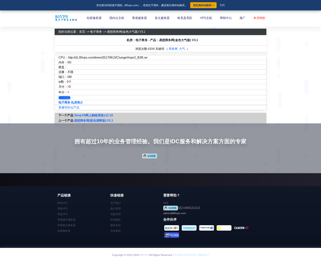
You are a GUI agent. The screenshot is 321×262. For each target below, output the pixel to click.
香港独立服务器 (66, 219)
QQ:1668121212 (168, 155)
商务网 (173, 48)
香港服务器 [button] (139, 18)
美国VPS (62, 214)
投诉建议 (115, 219)
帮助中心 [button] (226, 18)
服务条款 (115, 225)
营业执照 (115, 230)
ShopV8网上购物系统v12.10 (93, 115)
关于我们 (115, 202)
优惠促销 (115, 214)
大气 (182, 48)
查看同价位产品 (69, 107)
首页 (82, 31)
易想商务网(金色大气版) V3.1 (126, 31)
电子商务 (96, 31)
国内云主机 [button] (116, 18)
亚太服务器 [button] (162, 18)
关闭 (222, 5)
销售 (165, 202)
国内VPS (62, 202)
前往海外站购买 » (203, 5)
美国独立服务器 (66, 225)
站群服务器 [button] (94, 18)
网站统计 (204, 254)
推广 (243, 18)
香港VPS (62, 208)
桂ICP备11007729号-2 (186, 254)
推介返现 (115, 208)
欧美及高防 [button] (184, 18)
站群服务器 (63, 230)
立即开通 (64, 97)
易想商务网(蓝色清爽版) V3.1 (93, 120)
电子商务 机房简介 (71, 102)
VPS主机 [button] (206, 18)
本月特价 (259, 18)
